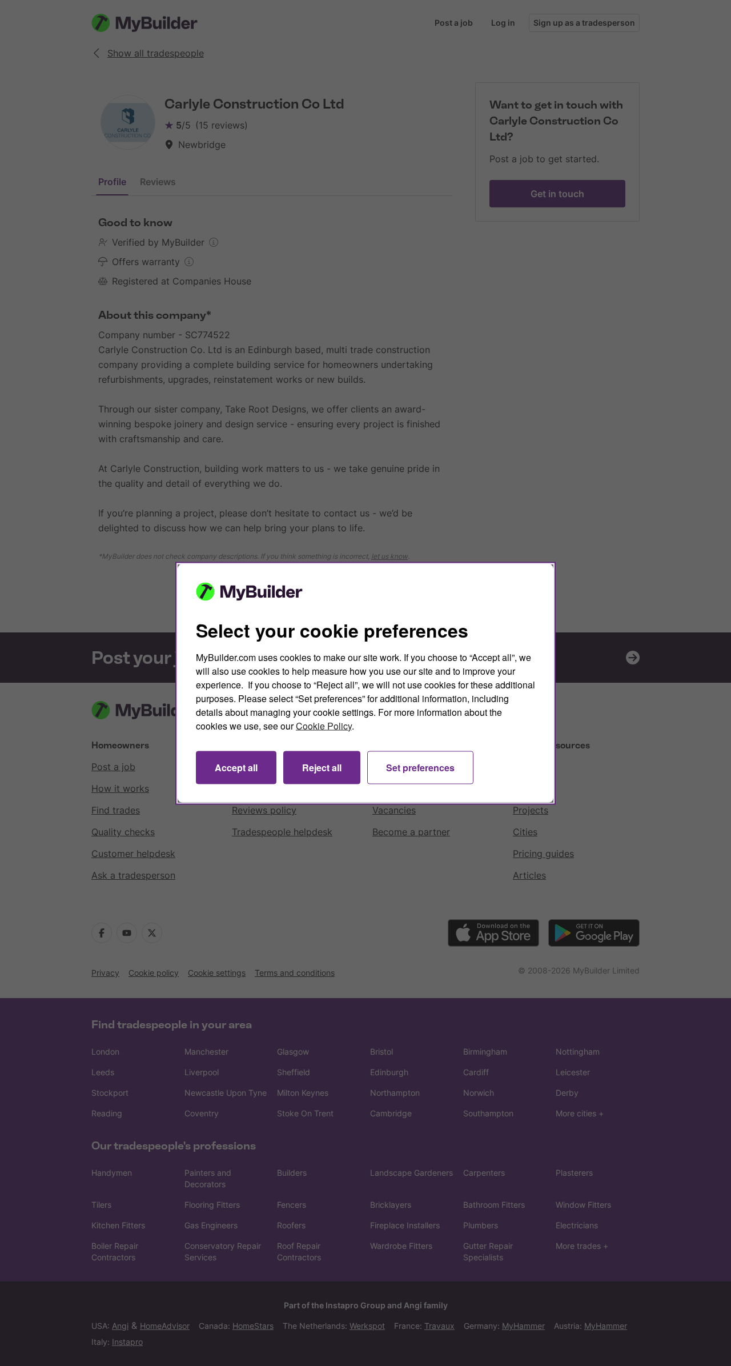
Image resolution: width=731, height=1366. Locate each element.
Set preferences (420, 767)
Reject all (322, 767)
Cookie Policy (324, 725)
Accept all (236, 767)
